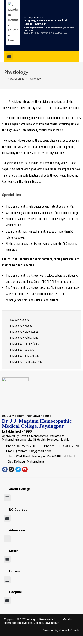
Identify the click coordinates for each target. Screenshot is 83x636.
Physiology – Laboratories (24, 331)
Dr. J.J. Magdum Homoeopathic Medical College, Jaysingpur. (39, 621)
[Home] (5, 78)
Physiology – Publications (24, 337)
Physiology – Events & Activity (26, 362)
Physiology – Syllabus (22, 350)
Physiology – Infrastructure (24, 356)
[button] (9, 56)
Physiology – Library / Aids (24, 344)
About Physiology (19, 319)
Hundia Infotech (69, 630)
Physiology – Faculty (21, 325)
